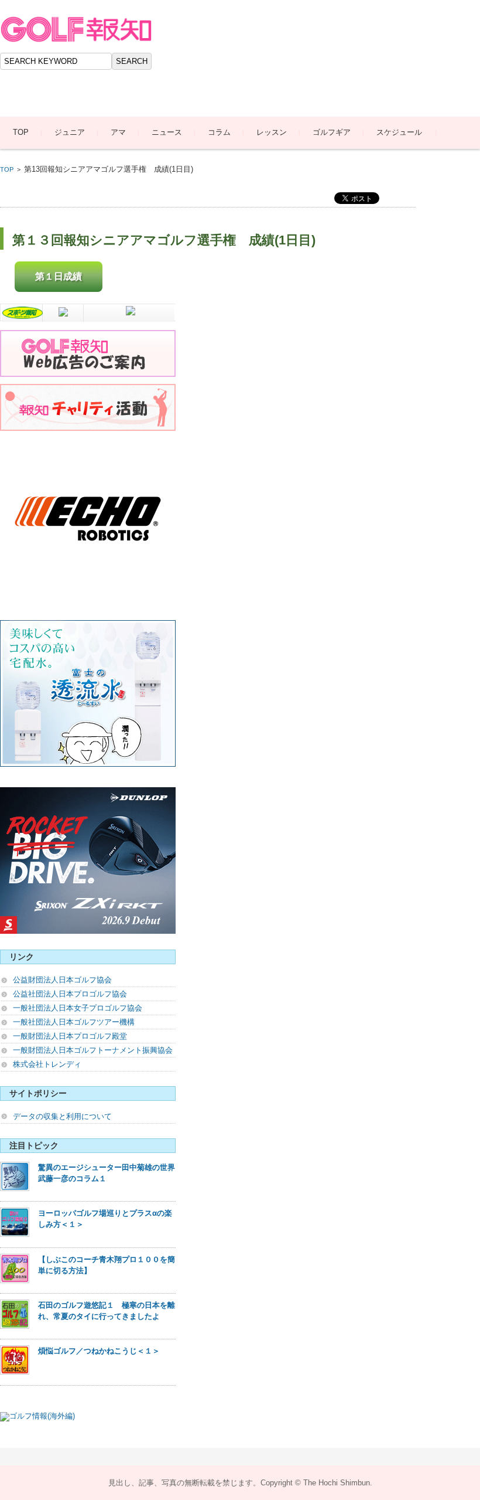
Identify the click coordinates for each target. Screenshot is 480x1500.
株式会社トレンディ (47, 1064)
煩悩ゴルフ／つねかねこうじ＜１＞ (99, 1350)
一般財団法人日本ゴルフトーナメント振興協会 (93, 1050)
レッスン (271, 132)
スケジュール (399, 132)
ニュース (167, 132)
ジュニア (69, 132)
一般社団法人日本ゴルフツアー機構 (74, 1022)
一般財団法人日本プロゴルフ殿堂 (70, 1036)
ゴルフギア (332, 132)
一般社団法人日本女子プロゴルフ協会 (77, 1008)
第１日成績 (58, 276)
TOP (21, 132)
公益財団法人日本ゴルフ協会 (62, 979)
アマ (118, 132)
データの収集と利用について (62, 1116)
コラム (219, 132)
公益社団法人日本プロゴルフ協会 (70, 993)
